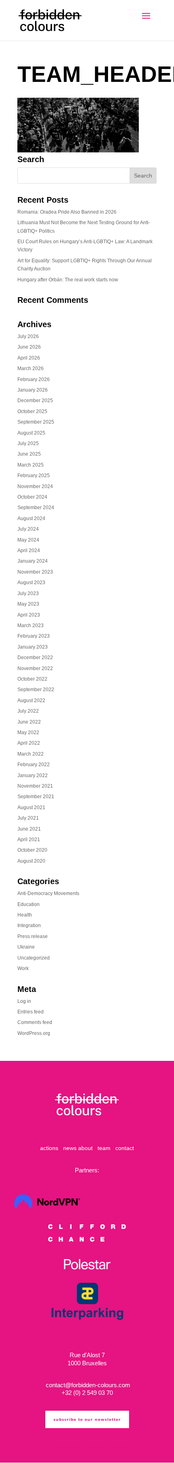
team (104, 1148)
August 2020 (31, 861)
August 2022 (31, 700)
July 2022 (28, 711)
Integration (29, 925)
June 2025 (29, 454)
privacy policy (72, 1446)
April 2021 (28, 839)
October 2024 (32, 497)
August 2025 (31, 433)
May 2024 (28, 540)
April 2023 (28, 615)
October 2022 (32, 679)
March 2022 (30, 754)
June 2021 (29, 829)
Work (23, 968)
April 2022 (28, 743)
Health (24, 915)
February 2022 (33, 764)
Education (28, 904)
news (69, 1148)
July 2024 (28, 529)
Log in (24, 1001)
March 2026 (30, 368)
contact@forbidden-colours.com (87, 1385)
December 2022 (35, 657)
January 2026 (32, 390)
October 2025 (32, 411)
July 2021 (28, 818)
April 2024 (28, 550)
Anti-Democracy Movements (48, 893)
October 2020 (32, 850)
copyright (119, 1446)
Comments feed (34, 1022)
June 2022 (29, 722)
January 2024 (32, 561)
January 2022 (32, 775)
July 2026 (28, 336)
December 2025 (35, 400)
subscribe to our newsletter (87, 1419)
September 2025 (35, 422)
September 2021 (35, 796)
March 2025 (30, 465)
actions (49, 1148)
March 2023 (30, 625)
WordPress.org (33, 1033)
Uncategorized (33, 958)
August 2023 (31, 582)
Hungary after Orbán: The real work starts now (67, 280)
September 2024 (35, 507)
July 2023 (28, 593)
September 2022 (35, 689)
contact (124, 1148)
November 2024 (35, 486)
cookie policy (98, 1446)
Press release (32, 936)
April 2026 (28, 358)
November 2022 (35, 668)
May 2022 (28, 732)
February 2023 (33, 636)
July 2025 (28, 443)
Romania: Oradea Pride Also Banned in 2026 (67, 212)
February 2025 (33, 475)
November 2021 (35, 786)
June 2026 (29, 347)
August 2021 (31, 807)
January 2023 (32, 647)
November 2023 (35, 572)
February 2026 (33, 379)
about (85, 1148)
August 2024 (31, 518)
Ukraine (26, 947)
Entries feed (30, 1012)
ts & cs (52, 1446)
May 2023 (28, 604)
